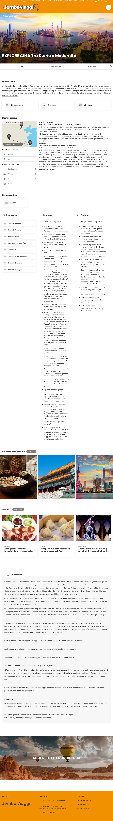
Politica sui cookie (83, 804)
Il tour (21, 66)
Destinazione (56, 66)
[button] (108, 7)
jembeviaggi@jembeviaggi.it (99, 1)
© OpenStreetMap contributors (12, 122)
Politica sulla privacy (84, 800)
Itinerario (92, 66)
